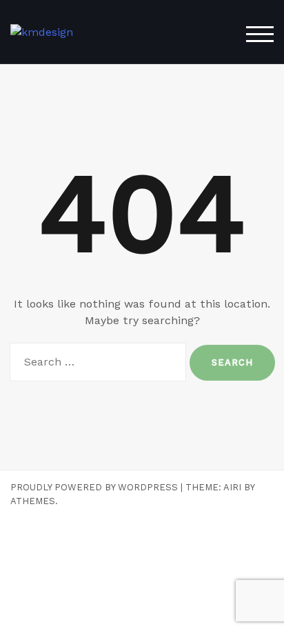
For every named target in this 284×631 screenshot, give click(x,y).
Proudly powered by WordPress (94, 487)
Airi (232, 487)
